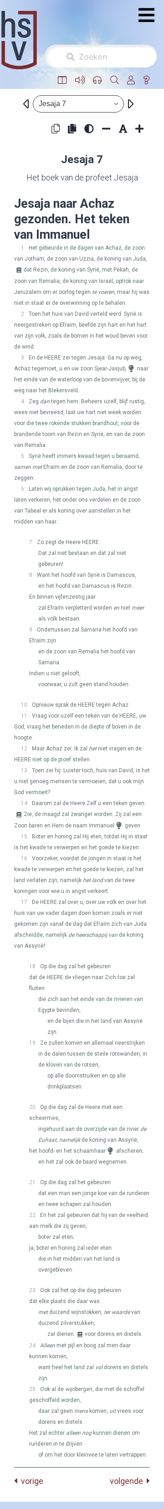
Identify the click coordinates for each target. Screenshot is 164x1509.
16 (24, 858)
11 (24, 716)
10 (24, 705)
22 (32, 1215)
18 (32, 966)
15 (24, 836)
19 (32, 1043)
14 (24, 803)
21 (32, 1182)
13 (24, 770)
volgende (128, 1481)
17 (24, 902)
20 (32, 1107)
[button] (62, 80)
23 (32, 1290)
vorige (30, 1481)
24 (32, 1345)
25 (32, 1389)
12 (24, 748)
